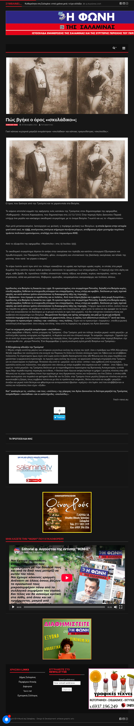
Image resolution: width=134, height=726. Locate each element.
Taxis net (27, 691)
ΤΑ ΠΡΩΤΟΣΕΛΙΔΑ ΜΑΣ (21, 439)
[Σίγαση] (115, 607)
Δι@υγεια (27, 686)
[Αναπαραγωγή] (13, 607)
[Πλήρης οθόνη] (120, 607)
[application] (67, 577)
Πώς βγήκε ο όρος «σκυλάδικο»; (41, 119)
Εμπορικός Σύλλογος (27, 695)
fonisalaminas (47, 125)
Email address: (67, 679)
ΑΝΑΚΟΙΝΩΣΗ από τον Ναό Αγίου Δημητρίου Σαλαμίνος (51, 3)
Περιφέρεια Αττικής (27, 682)
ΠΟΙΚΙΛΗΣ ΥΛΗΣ (11, 125)
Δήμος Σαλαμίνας (27, 677)
